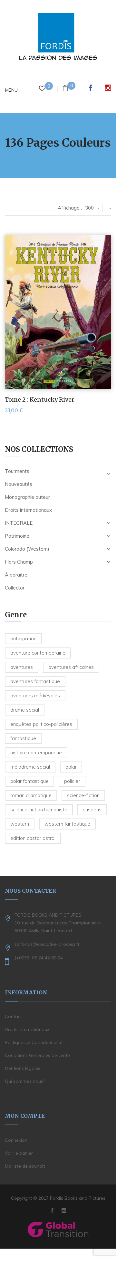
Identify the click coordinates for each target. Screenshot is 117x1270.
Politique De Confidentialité (34, 1042)
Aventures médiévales (35, 695)
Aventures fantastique (35, 681)
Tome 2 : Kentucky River (39, 399)
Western (19, 824)
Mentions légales (22, 1068)
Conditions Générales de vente (37, 1055)
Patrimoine (17, 536)
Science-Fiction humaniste (38, 810)
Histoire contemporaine (36, 752)
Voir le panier (19, 1153)
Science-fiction (83, 795)
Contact (13, 1016)
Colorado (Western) (27, 549)
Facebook (90, 88)
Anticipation (23, 638)
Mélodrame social (30, 767)
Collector (14, 588)
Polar (71, 767)
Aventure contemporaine (37, 653)
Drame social (24, 710)
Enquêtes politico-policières (41, 724)
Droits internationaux (28, 510)
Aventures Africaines (71, 667)
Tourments (17, 471)
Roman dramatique (31, 795)
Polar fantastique (29, 781)
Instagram (108, 88)
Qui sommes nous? (25, 1081)
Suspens (92, 810)
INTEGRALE (19, 523)
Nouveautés (18, 484)
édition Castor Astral (32, 838)
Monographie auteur (27, 497)
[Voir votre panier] (65, 89)
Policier (72, 781)
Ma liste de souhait (25, 1166)
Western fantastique (67, 824)
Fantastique (23, 738)
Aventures (21, 667)
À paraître (16, 575)
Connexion (16, 1140)
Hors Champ (19, 562)
